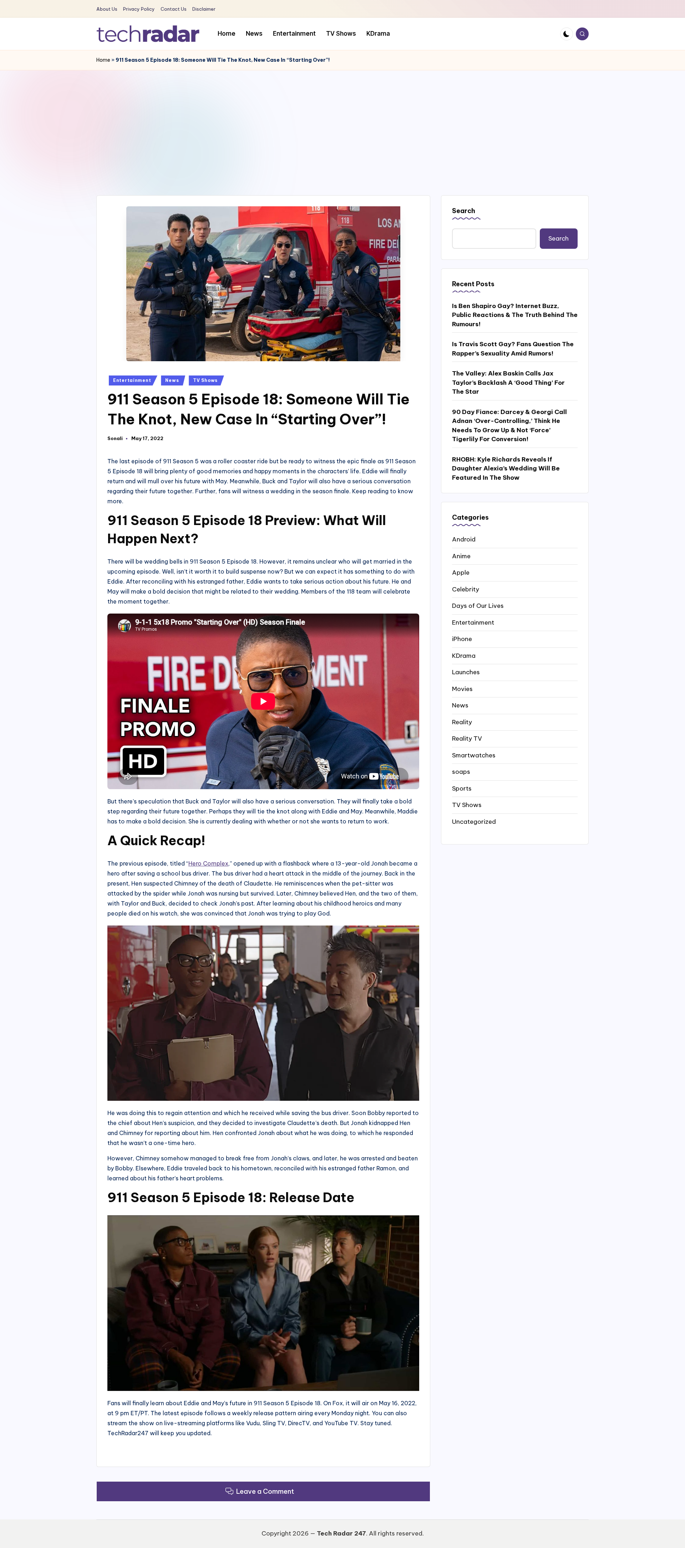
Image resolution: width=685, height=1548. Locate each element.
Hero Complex (208, 863)
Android (464, 539)
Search (463, 211)
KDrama (464, 655)
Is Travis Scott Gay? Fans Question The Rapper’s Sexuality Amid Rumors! (513, 348)
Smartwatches (474, 755)
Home (103, 60)
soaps (461, 772)
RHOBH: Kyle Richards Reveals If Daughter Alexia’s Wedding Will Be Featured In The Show (506, 468)
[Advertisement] (342, 124)
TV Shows (205, 380)
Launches (466, 672)
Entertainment (132, 380)
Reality (462, 722)
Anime (461, 556)
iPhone (462, 639)
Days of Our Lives (478, 606)
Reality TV (467, 738)
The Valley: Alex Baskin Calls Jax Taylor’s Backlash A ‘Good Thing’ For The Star (508, 382)
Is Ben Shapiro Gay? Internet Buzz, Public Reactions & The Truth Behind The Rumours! (515, 315)
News (172, 380)
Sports (462, 788)
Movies (462, 688)
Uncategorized (474, 821)
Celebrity (465, 589)
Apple (461, 572)
